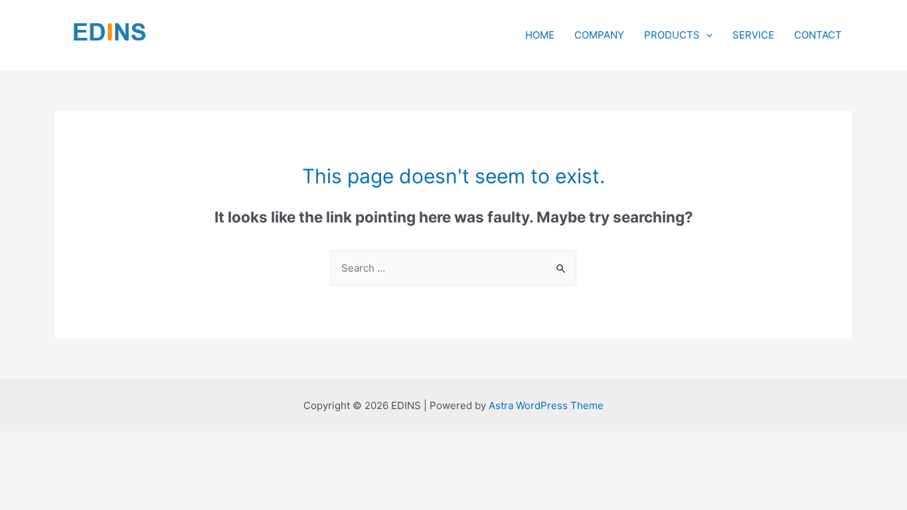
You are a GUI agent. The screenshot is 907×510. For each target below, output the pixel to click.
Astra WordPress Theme (546, 405)
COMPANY (599, 35)
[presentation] (706, 35)
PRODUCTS (672, 35)
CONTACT (818, 35)
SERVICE (753, 35)
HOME (539, 35)
